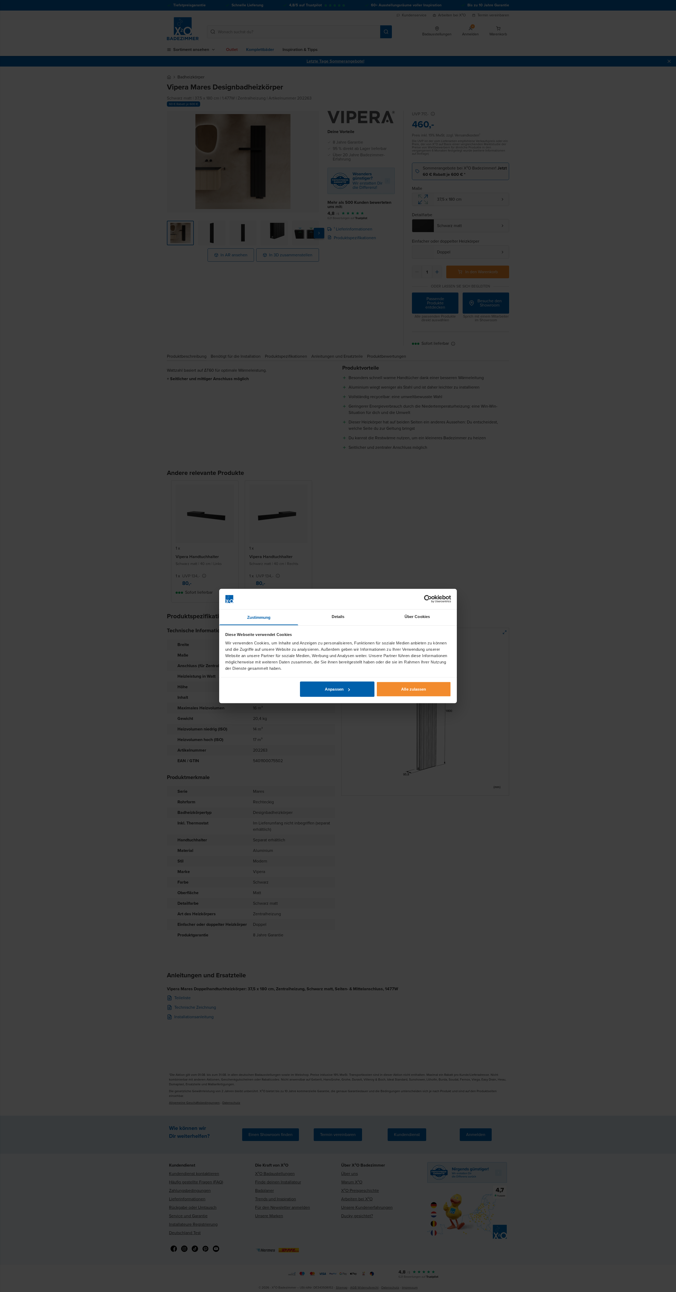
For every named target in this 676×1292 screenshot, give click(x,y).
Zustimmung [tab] (259, 617)
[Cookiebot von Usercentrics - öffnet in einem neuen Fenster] (428, 599)
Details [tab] (338, 616)
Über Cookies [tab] (417, 616)
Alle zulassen (413, 689)
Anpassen (334, 689)
